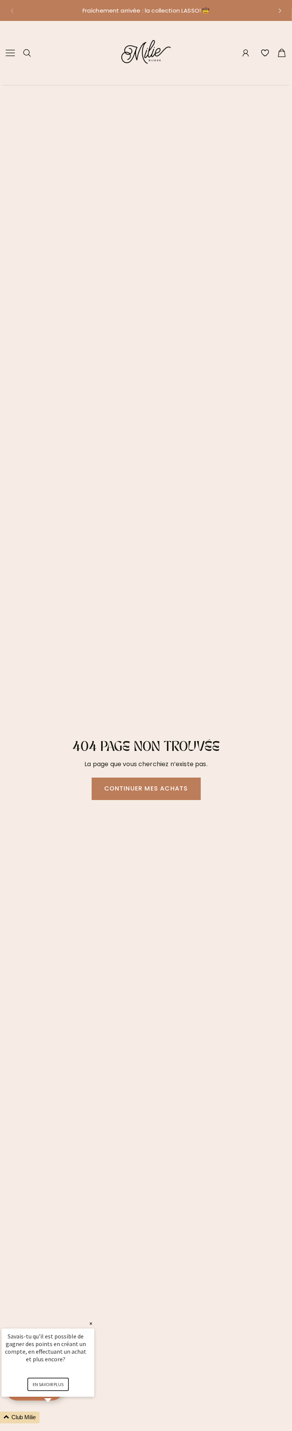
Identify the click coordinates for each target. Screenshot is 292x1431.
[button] (11, 11)
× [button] (90, 1323)
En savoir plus (48, 1384)
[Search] (27, 52)
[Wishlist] (265, 52)
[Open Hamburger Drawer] (10, 52)
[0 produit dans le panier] (281, 52)
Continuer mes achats (146, 788)
